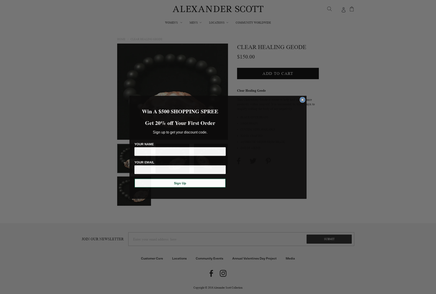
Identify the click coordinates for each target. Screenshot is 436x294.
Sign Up (180, 183)
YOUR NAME (144, 144)
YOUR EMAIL (144, 162)
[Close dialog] (302, 99)
